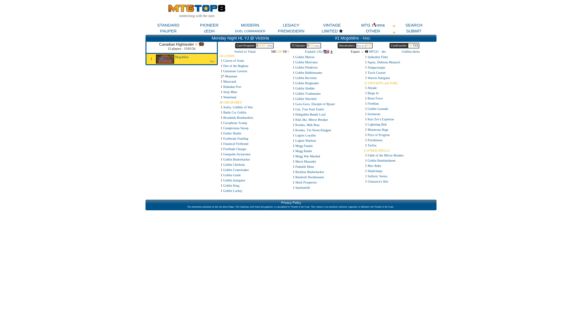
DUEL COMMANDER (250, 31)
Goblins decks (411, 51)
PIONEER (209, 25)
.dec (383, 51)
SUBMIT (413, 31)
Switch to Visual (245, 51)
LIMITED (330, 31)
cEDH (209, 31)
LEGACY (291, 25)
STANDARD (168, 25)
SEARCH (413, 25)
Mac (366, 38)
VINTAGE (332, 25)
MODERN (250, 25)
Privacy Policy (291, 202)
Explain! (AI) (314, 51)
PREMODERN (291, 31)
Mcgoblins (181, 57)
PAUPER (168, 31)
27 (229, 76)
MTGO (373, 51)
